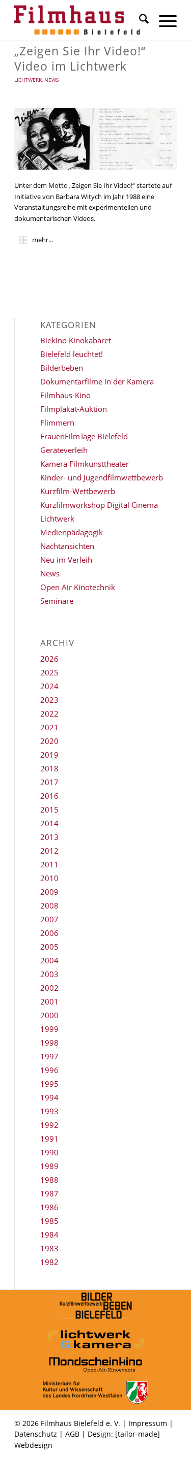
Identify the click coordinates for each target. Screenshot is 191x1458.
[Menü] (163, 20)
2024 (49, 686)
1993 (49, 1111)
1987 (49, 1193)
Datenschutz (35, 1434)
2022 (49, 713)
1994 (49, 1097)
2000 (49, 1015)
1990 (49, 1152)
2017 (49, 782)
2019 (49, 755)
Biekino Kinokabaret (75, 340)
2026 (49, 659)
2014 (49, 823)
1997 (49, 1056)
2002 (49, 988)
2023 (49, 700)
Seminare (56, 601)
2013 (49, 837)
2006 (49, 933)
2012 (49, 851)
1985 (49, 1221)
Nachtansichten (67, 546)
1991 (49, 1138)
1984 (49, 1234)
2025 (49, 672)
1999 (49, 1029)
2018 (49, 768)
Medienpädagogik (71, 532)
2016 (49, 796)
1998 (49, 1043)
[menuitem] (139, 20)
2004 (49, 960)
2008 (49, 905)
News (51, 79)
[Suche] (139, 20)
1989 (49, 1166)
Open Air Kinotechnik (77, 587)
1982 (49, 1262)
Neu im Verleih (66, 560)
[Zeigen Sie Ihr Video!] (95, 139)
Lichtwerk (28, 79)
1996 (49, 1070)
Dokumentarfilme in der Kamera (97, 381)
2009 (49, 892)
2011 (49, 864)
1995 (49, 1084)
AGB (72, 1434)
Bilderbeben (61, 368)
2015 (49, 809)
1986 (49, 1207)
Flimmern (57, 422)
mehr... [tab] (42, 239)
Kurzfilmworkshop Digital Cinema (99, 505)
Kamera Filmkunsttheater (84, 464)
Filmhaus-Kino (65, 395)
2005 (49, 947)
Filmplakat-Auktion (73, 409)
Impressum (147, 1423)
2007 (49, 919)
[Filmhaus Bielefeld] (79, 20)
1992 (49, 1125)
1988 (49, 1180)
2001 (49, 1001)
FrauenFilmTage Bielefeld (84, 436)
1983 (49, 1248)
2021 (49, 727)
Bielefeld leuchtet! (71, 354)
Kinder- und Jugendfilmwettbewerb (101, 477)
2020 (49, 741)
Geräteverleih (64, 450)
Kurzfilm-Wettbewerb (77, 491)
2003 (49, 974)
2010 (49, 878)
